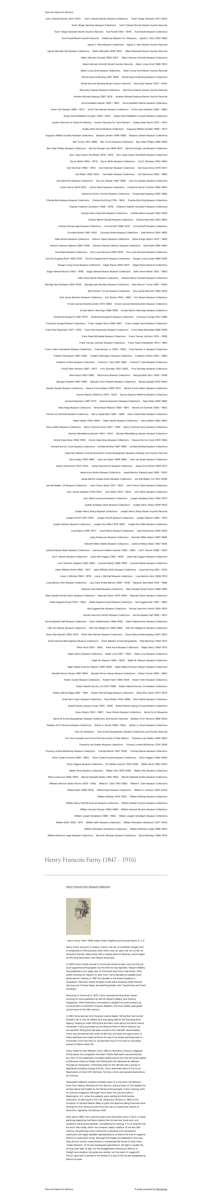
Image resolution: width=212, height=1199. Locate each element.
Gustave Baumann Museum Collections (119, 401)
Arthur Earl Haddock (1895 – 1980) (149, 109)
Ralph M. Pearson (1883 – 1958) (108, 660)
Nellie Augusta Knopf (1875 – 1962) (68, 602)
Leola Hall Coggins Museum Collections (147, 556)
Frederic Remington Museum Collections (111, 356)
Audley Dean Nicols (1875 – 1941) (150, 122)
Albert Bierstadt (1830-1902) (107, 51)
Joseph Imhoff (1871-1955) (80, 518)
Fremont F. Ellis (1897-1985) (112, 362)
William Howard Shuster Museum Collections (144, 809)
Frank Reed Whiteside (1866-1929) (149, 330)
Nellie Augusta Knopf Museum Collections (110, 602)
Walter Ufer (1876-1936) (118, 770)
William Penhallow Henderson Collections (105, 829)
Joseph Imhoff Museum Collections (115, 518)
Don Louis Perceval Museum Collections (146, 252)
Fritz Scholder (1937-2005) (114, 368)
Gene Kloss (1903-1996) (81, 375)
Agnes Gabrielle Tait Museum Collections (68, 51)
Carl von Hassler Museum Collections (148, 180)
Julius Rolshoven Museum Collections (109, 537)
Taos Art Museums (84, 731)
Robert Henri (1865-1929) (116, 679)
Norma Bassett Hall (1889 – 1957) (150, 615)
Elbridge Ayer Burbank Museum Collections (106, 284)
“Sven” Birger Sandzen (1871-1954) (149, 18)
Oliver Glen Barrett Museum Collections (101, 634)
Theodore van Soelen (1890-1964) (149, 738)
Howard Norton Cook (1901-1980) (149, 440)
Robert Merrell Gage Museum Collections (112, 693)
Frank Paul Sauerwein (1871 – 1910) (63, 330)
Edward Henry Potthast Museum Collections (144, 278)
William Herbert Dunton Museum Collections (144, 803)
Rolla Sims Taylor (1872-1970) (152, 693)
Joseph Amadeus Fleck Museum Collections (107, 505)
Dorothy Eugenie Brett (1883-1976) (64, 258)
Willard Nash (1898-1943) (80, 790)
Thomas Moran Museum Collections (148, 751)
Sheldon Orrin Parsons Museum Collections (69, 725)
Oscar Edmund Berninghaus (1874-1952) (146, 634)
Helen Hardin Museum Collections (120, 420)
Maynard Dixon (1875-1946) (112, 595)
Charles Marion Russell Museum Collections (110, 219)
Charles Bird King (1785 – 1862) (108, 200)
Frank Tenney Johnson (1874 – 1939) (148, 336)
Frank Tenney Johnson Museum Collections (102, 343)
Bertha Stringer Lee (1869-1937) (106, 148)
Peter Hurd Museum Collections (122, 647)
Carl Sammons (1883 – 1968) (152, 174)
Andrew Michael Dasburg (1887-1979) (93, 96)
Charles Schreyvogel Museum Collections (79, 226)
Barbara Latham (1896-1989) (111, 135)
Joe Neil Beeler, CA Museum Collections (66, 485)
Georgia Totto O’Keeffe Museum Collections (113, 381)
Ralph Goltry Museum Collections (85, 654)
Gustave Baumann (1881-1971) (81, 401)
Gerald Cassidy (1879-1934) (153, 381)
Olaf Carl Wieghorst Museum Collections (146, 628)
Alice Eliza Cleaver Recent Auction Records (145, 90)
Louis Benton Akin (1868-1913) (151, 576)
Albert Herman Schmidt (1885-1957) (100, 57)
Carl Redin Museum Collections (118, 174)
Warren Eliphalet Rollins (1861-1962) (100, 777)
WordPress (161, 1189)
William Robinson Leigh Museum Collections (70, 835)
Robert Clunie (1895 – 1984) (152, 673)
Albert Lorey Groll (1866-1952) (151, 64)
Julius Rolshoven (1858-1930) (152, 530)
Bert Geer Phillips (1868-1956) (151, 142)
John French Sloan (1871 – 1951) (106, 485)
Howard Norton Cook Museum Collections (73, 446)
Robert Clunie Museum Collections (82, 679)
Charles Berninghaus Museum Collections (67, 200)
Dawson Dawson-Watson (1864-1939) (70, 245)
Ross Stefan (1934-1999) (117, 699)
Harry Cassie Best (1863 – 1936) (108, 414)
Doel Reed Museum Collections (71, 252)
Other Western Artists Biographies (119, 641)
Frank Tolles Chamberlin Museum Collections (68, 349)
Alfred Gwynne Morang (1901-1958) (100, 77)
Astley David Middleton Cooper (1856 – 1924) (87, 116)
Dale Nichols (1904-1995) (154, 232)
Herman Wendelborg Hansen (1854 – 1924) (90, 433)
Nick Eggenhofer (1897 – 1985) (151, 602)
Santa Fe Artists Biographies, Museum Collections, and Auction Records (90, 718)
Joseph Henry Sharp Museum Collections (96, 511)
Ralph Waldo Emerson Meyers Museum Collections (141, 667)
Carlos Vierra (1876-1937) (73, 187)
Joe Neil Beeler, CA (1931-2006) (150, 479)
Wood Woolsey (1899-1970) (153, 835)
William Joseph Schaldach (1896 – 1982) (95, 816)
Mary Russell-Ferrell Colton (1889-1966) (146, 589)
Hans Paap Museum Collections (74, 407)
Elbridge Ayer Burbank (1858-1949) (63, 284)
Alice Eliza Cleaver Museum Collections (100, 90)
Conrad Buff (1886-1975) (117, 226)
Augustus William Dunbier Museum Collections (69, 135)
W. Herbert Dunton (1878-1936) (122, 764)
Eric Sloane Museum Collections (150, 297)
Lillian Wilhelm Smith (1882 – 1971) (73, 569)
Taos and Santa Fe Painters (59, 12)
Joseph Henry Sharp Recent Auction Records (143, 511)
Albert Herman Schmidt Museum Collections (144, 57)
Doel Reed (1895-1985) (155, 245)
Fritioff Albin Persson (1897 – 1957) (79, 368)
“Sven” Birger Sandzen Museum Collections (93, 25)
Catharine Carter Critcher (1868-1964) (147, 187)
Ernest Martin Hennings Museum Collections (144, 310)
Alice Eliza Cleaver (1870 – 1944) (150, 83)
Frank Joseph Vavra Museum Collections (146, 323)
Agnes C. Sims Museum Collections (105, 44)
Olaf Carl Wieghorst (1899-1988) (106, 628)
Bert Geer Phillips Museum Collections (66, 148)
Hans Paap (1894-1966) (155, 401)
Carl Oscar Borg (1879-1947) (152, 168)
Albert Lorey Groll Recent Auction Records (145, 70)
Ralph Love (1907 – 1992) (118, 654)
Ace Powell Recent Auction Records (80, 38)
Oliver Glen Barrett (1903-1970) (62, 634)
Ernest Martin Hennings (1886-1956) (99, 310)
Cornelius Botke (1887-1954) (82, 232)
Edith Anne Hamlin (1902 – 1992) (150, 271)
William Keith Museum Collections (103, 822)
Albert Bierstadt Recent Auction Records (146, 51)
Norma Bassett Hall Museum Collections (65, 621)
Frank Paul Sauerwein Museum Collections (106, 330)
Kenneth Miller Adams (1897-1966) (149, 537)
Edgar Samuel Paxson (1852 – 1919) (65, 271)
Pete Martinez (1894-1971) (153, 641)
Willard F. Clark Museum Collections (148, 783)
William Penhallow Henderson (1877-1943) (145, 822)
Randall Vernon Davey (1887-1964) (70, 673)
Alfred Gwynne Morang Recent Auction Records (106, 83)
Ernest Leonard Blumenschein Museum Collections (141, 304)
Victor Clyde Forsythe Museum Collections (114, 757)
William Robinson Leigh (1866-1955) (148, 829)
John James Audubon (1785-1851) (84, 492)
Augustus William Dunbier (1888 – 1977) (147, 129)
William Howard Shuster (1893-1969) (99, 809)
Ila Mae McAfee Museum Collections (148, 446)
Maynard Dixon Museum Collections (148, 595)
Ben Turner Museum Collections (116, 142)
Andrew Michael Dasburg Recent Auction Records (141, 96)
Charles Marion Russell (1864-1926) (148, 213)
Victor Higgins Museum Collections (85, 764)
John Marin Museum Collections (150, 492)
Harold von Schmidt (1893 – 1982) (149, 407)
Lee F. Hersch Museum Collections (69, 556)
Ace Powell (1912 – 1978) (119, 31)
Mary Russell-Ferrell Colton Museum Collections (70, 595)
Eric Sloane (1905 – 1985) (118, 297)
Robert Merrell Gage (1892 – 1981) (70, 693)
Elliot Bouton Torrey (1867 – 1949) (149, 284)
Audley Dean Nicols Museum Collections (103, 129)
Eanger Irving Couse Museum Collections (79, 265)
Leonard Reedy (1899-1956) (112, 563)
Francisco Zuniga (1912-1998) (152, 317)
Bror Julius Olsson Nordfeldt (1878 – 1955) (92, 155)
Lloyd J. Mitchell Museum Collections (113, 576)
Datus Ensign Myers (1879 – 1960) (149, 239)
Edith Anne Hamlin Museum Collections (98, 278)
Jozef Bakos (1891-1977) (83, 530)
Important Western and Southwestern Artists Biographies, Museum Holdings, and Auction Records (116, 453)
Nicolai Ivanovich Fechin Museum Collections (106, 615)
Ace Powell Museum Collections (151, 31)
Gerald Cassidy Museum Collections (64, 388)
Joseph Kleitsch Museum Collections (72, 524)
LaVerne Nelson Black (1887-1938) (149, 543)
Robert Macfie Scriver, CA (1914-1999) (96, 686)
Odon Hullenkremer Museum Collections (146, 621)
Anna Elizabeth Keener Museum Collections (144, 103)
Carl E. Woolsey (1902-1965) (152, 161)
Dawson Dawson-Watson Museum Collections (116, 245)
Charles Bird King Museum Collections (147, 200)
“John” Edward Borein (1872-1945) (63, 18)
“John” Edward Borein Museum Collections (106, 18)
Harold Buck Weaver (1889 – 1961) (111, 407)
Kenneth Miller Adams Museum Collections (107, 543)
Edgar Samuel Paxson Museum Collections (109, 271)
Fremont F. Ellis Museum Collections (148, 362)
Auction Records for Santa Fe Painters (72, 122)
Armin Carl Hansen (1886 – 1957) (68, 109)
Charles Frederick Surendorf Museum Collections (141, 206)
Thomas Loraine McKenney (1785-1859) (146, 744)
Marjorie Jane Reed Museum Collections (102, 589)
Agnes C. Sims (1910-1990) (153, 38)
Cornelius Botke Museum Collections (119, 232)
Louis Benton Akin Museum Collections (66, 582)
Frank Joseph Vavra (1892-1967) (105, 323)
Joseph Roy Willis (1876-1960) (109, 524)
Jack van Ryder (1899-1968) (112, 459)
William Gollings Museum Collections (148, 796)
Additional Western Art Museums (119, 38)
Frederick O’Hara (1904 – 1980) (151, 356)
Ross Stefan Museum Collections (150, 699)
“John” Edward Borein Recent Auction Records (143, 25)
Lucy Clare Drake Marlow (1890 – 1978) (109, 582)
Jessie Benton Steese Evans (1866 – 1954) (145, 472)
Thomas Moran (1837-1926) (112, 751)
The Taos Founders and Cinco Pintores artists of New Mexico (97, 738)
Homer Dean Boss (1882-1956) (70, 440)
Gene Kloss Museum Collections (113, 375)
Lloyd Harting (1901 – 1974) (153, 569)
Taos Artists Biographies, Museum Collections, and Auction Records (132, 731)
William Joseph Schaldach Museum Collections (143, 816)
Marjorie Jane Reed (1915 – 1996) (150, 582)
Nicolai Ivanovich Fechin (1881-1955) (148, 608)
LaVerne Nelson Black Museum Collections (68, 550)
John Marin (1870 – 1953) (118, 492)
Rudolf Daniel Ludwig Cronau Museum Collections (141, 706)
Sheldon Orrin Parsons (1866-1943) (149, 718)
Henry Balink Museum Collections (63, 427)
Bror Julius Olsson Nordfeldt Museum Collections (142, 155)
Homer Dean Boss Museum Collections (109, 440)
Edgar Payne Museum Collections (150, 265)
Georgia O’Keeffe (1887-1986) (71, 381)
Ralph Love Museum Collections (150, 654)
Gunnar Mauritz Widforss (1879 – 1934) (96, 394)
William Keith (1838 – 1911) (69, 822)
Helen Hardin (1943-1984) (86, 420)
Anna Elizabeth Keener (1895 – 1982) (100, 103)
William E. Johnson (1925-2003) (150, 790)
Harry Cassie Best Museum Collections (147, 414)
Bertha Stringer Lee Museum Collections (146, 148)
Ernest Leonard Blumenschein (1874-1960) (90, 304)
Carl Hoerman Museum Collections (117, 168)
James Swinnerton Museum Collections (111, 466)
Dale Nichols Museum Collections (72, 239)
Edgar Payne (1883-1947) (116, 265)
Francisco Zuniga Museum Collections (65, 323)
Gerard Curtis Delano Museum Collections (145, 388)
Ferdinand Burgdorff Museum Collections (112, 317)
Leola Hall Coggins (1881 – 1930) (107, 556)
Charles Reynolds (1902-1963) (151, 219)
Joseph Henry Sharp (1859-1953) (150, 505)
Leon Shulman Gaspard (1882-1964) (76, 563)
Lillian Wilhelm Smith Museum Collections (114, 569)
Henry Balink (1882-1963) (154, 420)
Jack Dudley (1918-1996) (81, 459)
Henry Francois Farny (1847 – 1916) (102, 427)
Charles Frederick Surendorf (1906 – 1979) (91, 206)
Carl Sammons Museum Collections (74, 180)
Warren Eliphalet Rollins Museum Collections (144, 777)
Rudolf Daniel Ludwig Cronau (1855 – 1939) (90, 706)
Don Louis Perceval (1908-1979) (106, 252)
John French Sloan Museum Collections (146, 485)
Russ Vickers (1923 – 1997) (89, 712)
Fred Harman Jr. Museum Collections (148, 349)
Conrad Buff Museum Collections (150, 226)
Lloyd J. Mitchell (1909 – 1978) (76, 576)
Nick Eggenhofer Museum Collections (106, 608)
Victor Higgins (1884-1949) (153, 757)
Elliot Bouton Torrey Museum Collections (109, 291)
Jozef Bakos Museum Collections (116, 530)
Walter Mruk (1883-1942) (154, 764)
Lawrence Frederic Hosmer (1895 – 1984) (114, 550)
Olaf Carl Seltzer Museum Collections (66, 628)
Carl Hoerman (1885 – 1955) (81, 168)
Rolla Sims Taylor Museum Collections (81, 699)
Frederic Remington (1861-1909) (70, 356)
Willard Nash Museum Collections (114, 790)
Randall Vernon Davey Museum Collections (113, 673)
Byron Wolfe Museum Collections (118, 161)
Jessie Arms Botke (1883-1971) (151, 466)
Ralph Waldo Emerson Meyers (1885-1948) (90, 667)
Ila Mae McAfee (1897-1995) (112, 446)
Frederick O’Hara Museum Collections (75, 362)
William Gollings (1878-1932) (112, 796)
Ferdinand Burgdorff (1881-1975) (71, 317)
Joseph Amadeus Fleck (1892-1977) (148, 498)
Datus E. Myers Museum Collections (110, 239)
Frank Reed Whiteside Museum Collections (104, 336)
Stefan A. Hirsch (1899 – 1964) (110, 725)
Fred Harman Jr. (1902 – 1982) (110, 349)
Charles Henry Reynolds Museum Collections (104, 213)
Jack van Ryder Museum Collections (148, 459)
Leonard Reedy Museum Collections (148, 563)
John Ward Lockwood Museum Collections (105, 498)
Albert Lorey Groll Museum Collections (100, 70)
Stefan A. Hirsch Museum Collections (148, 725)
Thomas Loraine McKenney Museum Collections (70, 751)
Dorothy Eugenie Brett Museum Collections (107, 258)
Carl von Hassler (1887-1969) (111, 180)
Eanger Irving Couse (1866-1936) (150, 258)
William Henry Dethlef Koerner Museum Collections (92, 803)
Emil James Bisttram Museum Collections (81, 297)
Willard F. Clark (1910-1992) (113, 783)
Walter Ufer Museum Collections (150, 770)
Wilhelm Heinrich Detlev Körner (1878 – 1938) (72, 783)
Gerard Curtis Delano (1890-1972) (103, 388)
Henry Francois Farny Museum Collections (145, 427)
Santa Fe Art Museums (155, 712)
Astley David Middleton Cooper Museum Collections (140, 116)
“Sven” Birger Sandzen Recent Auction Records (78, 31)
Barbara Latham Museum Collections (148, 135)
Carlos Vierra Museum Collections (106, 187)
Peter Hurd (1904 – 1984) (90, 647)
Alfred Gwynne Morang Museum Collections (144, 77)
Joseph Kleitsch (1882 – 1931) (152, 518)
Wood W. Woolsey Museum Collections (116, 835)
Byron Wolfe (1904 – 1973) (84, 161)
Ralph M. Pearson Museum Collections (147, 660)
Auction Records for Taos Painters (112, 122)
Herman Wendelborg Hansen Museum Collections (141, 433)
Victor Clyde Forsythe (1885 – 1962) (70, 757)
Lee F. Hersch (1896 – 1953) (153, 550)
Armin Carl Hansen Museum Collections (108, 109)
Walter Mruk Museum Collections (86, 770)
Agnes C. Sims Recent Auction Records (147, 44)
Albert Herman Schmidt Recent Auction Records (108, 64)
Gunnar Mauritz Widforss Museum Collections (143, 394)
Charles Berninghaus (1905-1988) (149, 193)
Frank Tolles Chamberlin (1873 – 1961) (147, 343)
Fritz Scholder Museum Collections (149, 368)
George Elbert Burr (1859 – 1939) (150, 375)
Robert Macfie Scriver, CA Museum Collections (143, 686)
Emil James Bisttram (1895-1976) (150, 291)
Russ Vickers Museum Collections (123, 712)
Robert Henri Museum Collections (149, 679)
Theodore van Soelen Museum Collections (101, 744)
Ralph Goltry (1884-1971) (154, 647)
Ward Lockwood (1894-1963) (63, 777)
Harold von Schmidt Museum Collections (67, 414)
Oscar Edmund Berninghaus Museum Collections (73, 641)
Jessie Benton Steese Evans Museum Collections (106, 479)
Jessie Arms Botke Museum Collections (100, 472)
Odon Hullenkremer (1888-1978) (106, 621)
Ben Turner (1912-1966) (85, 142)
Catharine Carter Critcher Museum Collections (105, 193)
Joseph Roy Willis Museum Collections (147, 524)
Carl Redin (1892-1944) (87, 174)
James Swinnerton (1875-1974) (72, 466)
